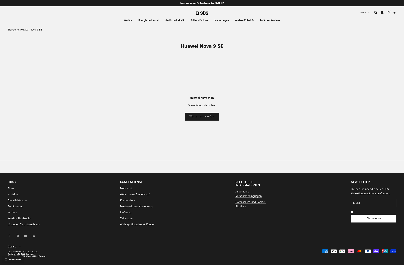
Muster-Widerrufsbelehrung (136, 206)
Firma (11, 188)
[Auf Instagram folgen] (17, 236)
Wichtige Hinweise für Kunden (137, 224)
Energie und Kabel (148, 20)
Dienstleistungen (17, 200)
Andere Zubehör (244, 20)
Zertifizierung (15, 206)
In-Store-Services (270, 20)
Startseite (13, 29)
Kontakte (13, 194)
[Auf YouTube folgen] (25, 236)
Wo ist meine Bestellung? (135, 194)
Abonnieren (374, 218)
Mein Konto (126, 188)
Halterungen (221, 20)
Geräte (128, 20)
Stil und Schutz (199, 20)
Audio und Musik (174, 20)
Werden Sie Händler (19, 218)
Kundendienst (128, 200)
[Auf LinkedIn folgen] (33, 236)
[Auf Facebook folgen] (9, 236)
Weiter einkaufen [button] (202, 116)
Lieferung (125, 212)
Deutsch (363, 13)
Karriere (12, 212)
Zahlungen (126, 218)
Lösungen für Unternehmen (24, 224)
